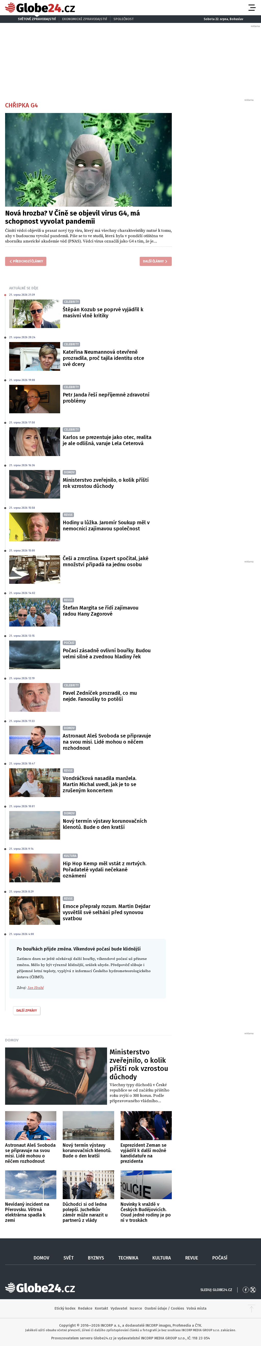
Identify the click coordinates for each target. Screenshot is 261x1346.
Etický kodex (65, 1308)
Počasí (219, 1258)
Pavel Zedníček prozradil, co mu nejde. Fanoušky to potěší (100, 696)
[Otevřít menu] (251, 7)
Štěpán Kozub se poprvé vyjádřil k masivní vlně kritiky (103, 312)
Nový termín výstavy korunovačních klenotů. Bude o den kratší (105, 824)
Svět (68, 1258)
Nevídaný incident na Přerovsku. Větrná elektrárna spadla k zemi (27, 1212)
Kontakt (101, 1308)
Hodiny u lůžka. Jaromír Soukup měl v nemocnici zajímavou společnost (106, 525)
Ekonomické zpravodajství (84, 19)
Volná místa (196, 1308)
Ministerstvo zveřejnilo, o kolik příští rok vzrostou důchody (106, 483)
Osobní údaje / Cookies (164, 1308)
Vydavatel (119, 1308)
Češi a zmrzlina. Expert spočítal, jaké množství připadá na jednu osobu (105, 561)
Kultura (161, 1258)
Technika (128, 1258)
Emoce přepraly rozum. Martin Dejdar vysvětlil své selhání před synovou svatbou (106, 912)
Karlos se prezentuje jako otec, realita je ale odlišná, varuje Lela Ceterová (107, 440)
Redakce (85, 1308)
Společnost (123, 19)
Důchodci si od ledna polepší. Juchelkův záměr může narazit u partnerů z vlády (85, 1212)
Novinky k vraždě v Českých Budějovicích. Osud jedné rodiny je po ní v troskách (146, 1212)
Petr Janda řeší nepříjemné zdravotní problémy (106, 398)
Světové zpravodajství (37, 19)
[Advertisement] (216, 178)
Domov (11, 1040)
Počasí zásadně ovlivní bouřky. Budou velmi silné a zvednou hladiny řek (107, 653)
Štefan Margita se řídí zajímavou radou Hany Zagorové (100, 611)
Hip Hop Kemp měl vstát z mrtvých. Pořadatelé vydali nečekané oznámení (104, 869)
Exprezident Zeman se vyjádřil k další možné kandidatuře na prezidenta (143, 1153)
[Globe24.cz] (40, 8)
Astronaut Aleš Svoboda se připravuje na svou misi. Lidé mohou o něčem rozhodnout (107, 742)
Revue (191, 1258)
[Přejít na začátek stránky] (251, 1308)
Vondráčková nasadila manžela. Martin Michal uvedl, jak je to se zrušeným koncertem (99, 784)
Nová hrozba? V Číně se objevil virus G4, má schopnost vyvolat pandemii (72, 217)
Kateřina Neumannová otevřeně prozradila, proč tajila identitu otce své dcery (103, 358)
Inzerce (136, 1308)
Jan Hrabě (36, 987)
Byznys (96, 1258)
